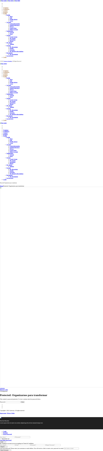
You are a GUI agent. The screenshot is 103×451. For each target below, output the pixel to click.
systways (2, 388)
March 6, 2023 (4, 389)
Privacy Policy (11, 413)
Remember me (5, 439)
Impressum (3, 413)
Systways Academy (8, 61)
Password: (3, 402)
